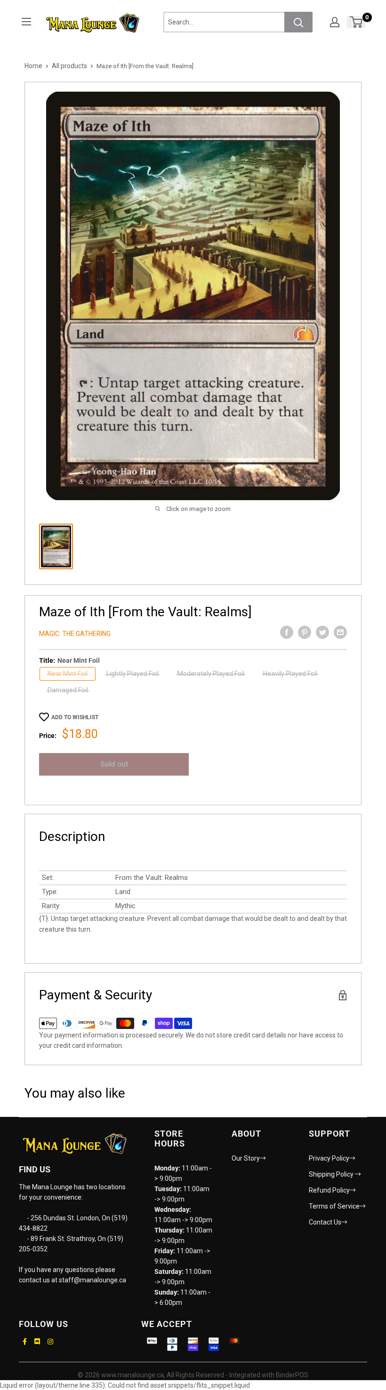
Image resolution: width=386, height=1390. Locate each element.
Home (33, 66)
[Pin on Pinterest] (304, 632)
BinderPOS (292, 1375)
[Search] (298, 22)
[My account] (334, 22)
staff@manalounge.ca (92, 1280)
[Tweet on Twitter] (322, 632)
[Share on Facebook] (286, 632)
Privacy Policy (329, 1158)
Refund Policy (329, 1190)
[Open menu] (26, 21)
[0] (356, 22)
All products (69, 66)
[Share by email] (340, 632)
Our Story (246, 1158)
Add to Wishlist (74, 717)
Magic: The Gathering (75, 633)
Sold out (114, 764)
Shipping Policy (332, 1174)
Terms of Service (334, 1206)
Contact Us (325, 1222)
